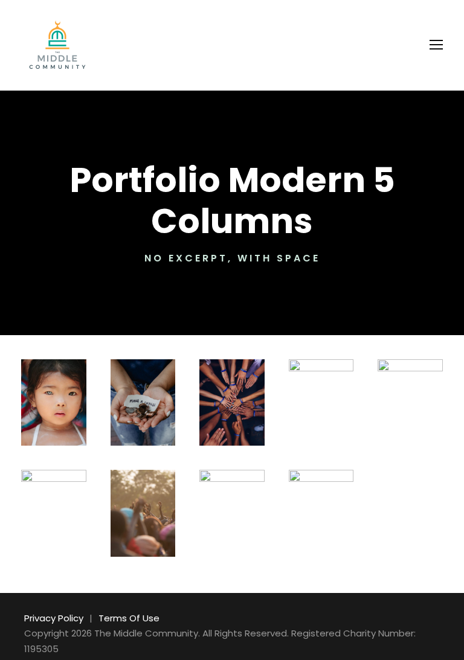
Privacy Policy (53, 618)
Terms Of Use (129, 618)
